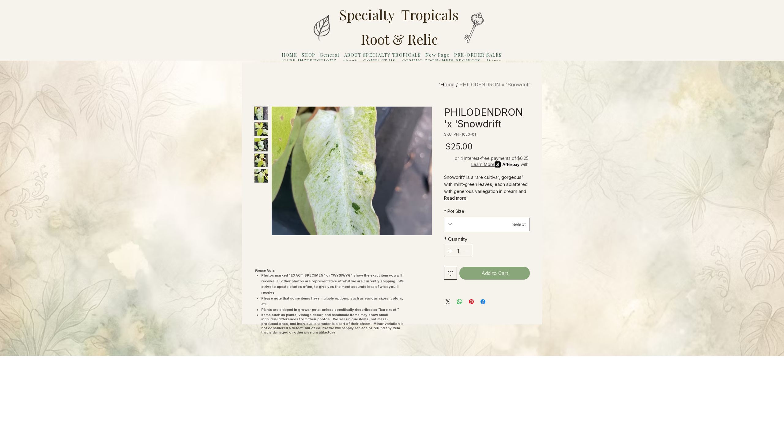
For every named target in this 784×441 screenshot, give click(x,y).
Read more (455, 198)
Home (447, 84)
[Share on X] (448, 301)
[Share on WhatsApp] (459, 301)
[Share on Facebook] (483, 301)
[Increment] (449, 251)
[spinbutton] (458, 251)
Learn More (483, 164)
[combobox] (487, 224)
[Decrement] (467, 251)
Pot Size (454, 211)
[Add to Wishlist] (450, 273)
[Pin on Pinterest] (471, 301)
